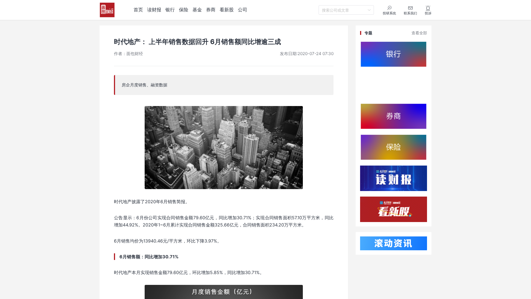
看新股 (227, 9)
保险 (183, 9)
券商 (210, 9)
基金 (197, 9)
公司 (242, 9)
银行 (170, 9)
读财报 (154, 9)
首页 (138, 9)
